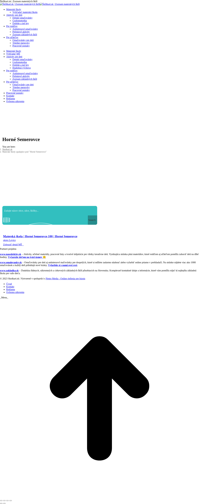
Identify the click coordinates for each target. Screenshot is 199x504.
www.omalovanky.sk (11, 262)
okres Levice (9, 240)
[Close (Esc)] (1, 500)
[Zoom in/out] (10, 500)
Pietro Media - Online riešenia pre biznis (65, 278)
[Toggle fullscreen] (7, 500)
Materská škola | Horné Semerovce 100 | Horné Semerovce (40, 236)
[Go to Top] (99, 497)
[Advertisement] (99, 181)
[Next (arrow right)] (4, 503)
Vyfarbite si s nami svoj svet (62, 265)
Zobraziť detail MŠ (12, 244)
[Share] (4, 500)
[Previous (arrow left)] (1, 503)
